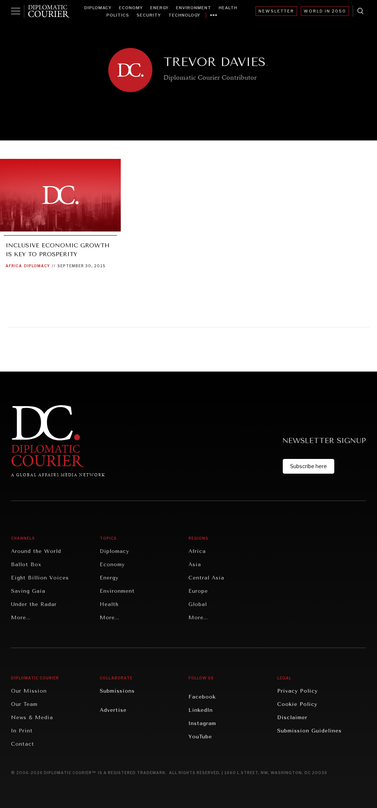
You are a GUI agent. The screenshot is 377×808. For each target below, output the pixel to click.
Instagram (202, 723)
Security (149, 15)
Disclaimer (292, 717)
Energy (159, 7)
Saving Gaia (28, 591)
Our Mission (29, 691)
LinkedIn (200, 710)
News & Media (32, 717)
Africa (14, 266)
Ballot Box (26, 564)
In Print (22, 731)
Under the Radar (34, 604)
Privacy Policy (297, 691)
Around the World (36, 551)
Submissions (117, 691)
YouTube (200, 737)
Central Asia (206, 578)
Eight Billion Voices (40, 578)
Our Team (24, 704)
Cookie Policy (297, 704)
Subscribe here (308, 466)
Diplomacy (98, 7)
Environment (193, 7)
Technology (184, 15)
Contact (22, 744)
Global (197, 604)
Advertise (113, 710)
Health (228, 7)
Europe (198, 591)
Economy (131, 7)
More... (21, 617)
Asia (194, 564)
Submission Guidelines (309, 731)
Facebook (202, 697)
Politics (117, 15)
